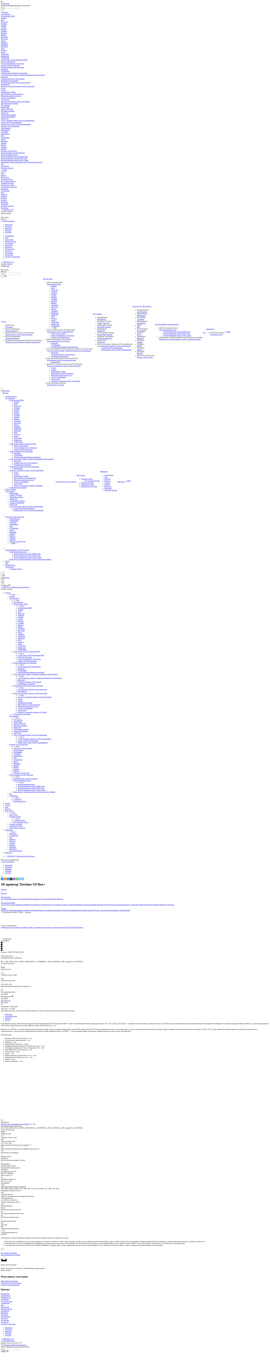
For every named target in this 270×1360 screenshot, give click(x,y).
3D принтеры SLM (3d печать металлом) (32, 689)
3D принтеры (18, 602)
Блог (2, 1305)
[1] (135, 943)
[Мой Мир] (8, 879)
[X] (11, 879)
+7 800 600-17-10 (7, 210)
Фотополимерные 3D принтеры (29, 667)
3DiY (93, 910)
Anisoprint (54, 910)
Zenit (2, 910)
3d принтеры (5, 1316)
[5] (135, 950)
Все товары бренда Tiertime (10, 1255)
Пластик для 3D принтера (23, 748)
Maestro (36, 910)
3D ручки (61, 910)
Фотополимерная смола (26, 784)
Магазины (4, 1313)
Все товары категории (9, 1253)
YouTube (8, 232)
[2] (135, 945)
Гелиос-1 (98, 910)
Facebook (8, 226)
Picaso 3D (7, 910)
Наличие (8, 1018)
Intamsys (42, 910)
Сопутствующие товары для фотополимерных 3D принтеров (40, 678)
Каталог (12, 596)
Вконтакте (9, 225)
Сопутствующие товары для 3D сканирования (34, 739)
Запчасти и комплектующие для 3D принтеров (34, 697)
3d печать (4, 1318)
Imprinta (20, 910)
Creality (25, 910)
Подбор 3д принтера (8, 1324)
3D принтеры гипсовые (165, 905)
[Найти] (2, 10)
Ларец (103, 910)
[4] (135, 948)
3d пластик (5, 1322)
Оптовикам (5, 1311)
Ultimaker (73, 910)
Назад (13, 595)
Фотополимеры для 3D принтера (25, 779)
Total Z (67, 910)
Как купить (13, 815)
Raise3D (31, 910)
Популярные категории (9, 1281)
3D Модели (18, 799)
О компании (5, 1303)
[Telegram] (23, 879)
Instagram (8, 228)
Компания (13, 834)
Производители (6, 1309)
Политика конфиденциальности (14, 1345)
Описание (8, 1014)
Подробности (6, 1001)
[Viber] (14, 879)
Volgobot (14, 910)
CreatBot (48, 910)
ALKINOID (126, 910)
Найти (3, 1351)
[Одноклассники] (5, 879)
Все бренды (5, 1294)
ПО (53, 899)
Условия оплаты (19, 820)
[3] (135, 946)
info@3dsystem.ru (8, 221)
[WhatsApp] (17, 879)
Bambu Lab (118, 910)
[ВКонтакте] (2, 879)
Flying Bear (110, 910)
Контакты (4, 1315)
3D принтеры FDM (25, 608)
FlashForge (80, 910)
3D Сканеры (18, 720)
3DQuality (87, 910)
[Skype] (20, 879)
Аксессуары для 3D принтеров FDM (31, 655)
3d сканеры (5, 1320)
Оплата (7, 1020)
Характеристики (11, 1016)
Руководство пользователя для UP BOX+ (15, 1124)
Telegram (8, 230)
